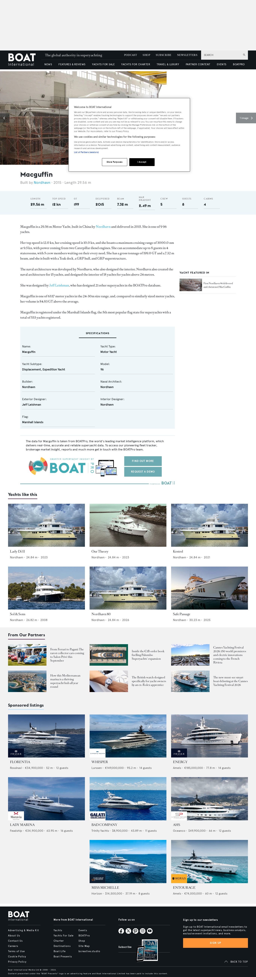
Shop (82, 940)
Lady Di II (17, 551)
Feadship (16, 830)
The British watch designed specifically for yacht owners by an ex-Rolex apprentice (149, 681)
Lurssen (96, 768)
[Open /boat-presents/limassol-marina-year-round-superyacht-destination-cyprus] (27, 681)
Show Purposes (114, 162)
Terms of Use (16, 951)
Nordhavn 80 (101, 614)
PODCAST (130, 55)
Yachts (58, 930)
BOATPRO (239, 64)
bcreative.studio (89, 951)
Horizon (96, 893)
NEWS (48, 64)
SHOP (146, 55)
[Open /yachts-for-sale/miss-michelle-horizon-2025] (128, 861)
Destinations (62, 946)
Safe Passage (181, 614)
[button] (4, 118)
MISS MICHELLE (105, 887)
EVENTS (221, 64)
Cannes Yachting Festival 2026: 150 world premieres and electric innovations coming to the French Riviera (229, 654)
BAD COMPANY (104, 825)
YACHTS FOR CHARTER (135, 64)
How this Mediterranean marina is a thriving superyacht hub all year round (65, 681)
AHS (176, 825)
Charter (59, 940)
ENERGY (180, 762)
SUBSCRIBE (163, 55)
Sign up (215, 942)
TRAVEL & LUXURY (168, 64)
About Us (14, 935)
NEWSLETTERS (187, 55)
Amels (177, 768)
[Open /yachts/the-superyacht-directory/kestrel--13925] (209, 525)
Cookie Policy (17, 956)
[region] (129, 135)
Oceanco (179, 830)
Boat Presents (63, 956)
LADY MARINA (22, 825)
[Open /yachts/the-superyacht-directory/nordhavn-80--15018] (128, 588)
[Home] (24, 59)
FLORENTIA (20, 762)
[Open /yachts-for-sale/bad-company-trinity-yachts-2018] (128, 798)
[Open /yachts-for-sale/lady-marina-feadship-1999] (46, 798)
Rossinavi (16, 768)
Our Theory (100, 551)
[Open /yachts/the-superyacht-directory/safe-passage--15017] (209, 588)
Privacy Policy (17, 961)
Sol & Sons (17, 614)
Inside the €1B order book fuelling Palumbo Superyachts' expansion (148, 655)
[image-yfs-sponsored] (16, 756)
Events (83, 930)
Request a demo (143, 471)
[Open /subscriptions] (144, 951)
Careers (13, 946)
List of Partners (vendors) (86, 152)
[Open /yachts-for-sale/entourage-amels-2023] (209, 861)
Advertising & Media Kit (23, 930)
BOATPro (84, 935)
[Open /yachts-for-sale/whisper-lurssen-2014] (128, 736)
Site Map (84, 946)
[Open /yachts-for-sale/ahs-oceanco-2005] (209, 798)
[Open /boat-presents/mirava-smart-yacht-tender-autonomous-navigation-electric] (190, 681)
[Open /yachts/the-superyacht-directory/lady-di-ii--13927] (46, 525)
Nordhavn (42, 182)
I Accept (142, 162)
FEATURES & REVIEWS (71, 64)
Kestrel (178, 551)
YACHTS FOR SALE (103, 64)
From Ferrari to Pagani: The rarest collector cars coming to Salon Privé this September (67, 654)
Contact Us (15, 940)
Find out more (143, 461)
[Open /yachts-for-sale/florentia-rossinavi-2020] (46, 736)
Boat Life (60, 951)
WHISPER (99, 762)
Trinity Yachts (100, 830)
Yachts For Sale (63, 935)
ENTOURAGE (184, 887)
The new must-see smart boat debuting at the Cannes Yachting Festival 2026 (230, 681)
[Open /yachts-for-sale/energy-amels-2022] (209, 736)
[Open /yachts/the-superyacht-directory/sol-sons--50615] (46, 588)
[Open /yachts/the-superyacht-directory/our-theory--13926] (128, 525)
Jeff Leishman (59, 285)
